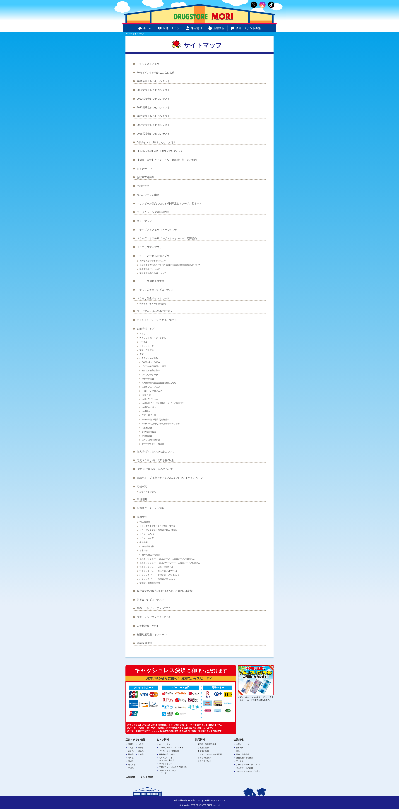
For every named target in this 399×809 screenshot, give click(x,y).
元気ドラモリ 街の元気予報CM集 (155, 460)
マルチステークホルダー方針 (248, 771)
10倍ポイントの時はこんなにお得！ (157, 72)
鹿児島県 (131, 764)
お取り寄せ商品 (145, 177)
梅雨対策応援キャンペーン (152, 634)
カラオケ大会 (148, 379)
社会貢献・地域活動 (148, 358)
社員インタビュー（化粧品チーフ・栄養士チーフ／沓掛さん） (167, 559)
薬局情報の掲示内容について (152, 273)
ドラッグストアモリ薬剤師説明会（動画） (158, 530)
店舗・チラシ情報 (147, 492)
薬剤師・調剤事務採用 (149, 583)
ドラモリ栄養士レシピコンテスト (155, 289)
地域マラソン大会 (150, 399)
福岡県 (131, 744)
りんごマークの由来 (148, 194)
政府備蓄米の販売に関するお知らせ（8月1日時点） (166, 591)
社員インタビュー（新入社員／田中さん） (158, 571)
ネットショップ (165, 764)
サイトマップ (144, 221)
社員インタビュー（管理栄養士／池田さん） (159, 575)
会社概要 (143, 342)
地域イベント (148, 395)
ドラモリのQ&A (146, 534)
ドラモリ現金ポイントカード (153, 298)
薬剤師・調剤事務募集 (207, 744)
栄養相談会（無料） (148, 625)
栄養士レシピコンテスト (150, 599)
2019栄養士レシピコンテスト (153, 81)
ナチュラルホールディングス (152, 338)
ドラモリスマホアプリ (149, 247)
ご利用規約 (143, 186)
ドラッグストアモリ (148, 64)
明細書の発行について (149, 269)
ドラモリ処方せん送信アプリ (153, 256)
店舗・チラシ (171, 28)
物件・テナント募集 (248, 28)
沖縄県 (131, 768)
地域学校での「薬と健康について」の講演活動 (163, 403)
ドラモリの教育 (146, 538)
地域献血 (146, 411)
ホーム (147, 28)
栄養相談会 (147, 427)
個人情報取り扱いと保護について (155, 451)
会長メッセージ (146, 346)
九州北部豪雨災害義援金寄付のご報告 (159, 383)
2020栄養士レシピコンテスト (153, 90)
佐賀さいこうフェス (151, 387)
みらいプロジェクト (151, 374)
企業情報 (218, 28)
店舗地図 (142, 499)
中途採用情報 (148, 546)
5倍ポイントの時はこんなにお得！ (156, 142)
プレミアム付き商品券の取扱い (154, 311)
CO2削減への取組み (151, 362)
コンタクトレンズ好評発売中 (153, 212)
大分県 (131, 751)
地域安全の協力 (149, 407)
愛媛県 (141, 747)
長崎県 (131, 754)
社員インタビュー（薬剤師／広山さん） (157, 579)
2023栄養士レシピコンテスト (153, 116)
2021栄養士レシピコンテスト (153, 98)
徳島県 (141, 751)
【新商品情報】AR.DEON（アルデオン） (160, 151)
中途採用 (143, 542)
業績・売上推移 (146, 350)
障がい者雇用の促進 (151, 440)
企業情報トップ (145, 328)
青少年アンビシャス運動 (153, 444)
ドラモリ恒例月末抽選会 (150, 281)
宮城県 (141, 754)
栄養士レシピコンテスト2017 (153, 608)
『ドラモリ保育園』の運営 (154, 366)
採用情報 (196, 28)
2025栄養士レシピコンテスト (153, 133)
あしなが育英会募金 (151, 370)
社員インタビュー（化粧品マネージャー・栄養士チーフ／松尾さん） (170, 563)
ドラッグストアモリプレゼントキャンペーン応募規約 (167, 238)
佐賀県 (131, 747)
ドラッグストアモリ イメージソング (157, 229)
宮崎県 (131, 761)
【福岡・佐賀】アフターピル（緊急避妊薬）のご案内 (167, 160)
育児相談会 (147, 436)
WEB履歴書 (144, 522)
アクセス (143, 334)
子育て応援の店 (149, 415)
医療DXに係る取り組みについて (155, 469)
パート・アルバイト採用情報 (210, 754)
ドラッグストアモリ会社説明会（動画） (157, 526)
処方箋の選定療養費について (152, 261)
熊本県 (131, 758)
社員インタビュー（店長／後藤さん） (156, 567)
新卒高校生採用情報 (151, 555)
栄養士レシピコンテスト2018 (153, 617)
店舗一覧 (142, 486)
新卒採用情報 (144, 643)
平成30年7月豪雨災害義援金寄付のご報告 (161, 423)
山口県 (141, 744)
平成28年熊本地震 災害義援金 (155, 419)
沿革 (141, 354)
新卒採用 (143, 550)
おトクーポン (144, 168)
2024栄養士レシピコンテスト (153, 125)
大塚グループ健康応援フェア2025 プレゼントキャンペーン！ (171, 478)
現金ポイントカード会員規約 (152, 303)
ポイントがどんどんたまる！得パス (157, 320)
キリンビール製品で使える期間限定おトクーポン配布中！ (169, 203)
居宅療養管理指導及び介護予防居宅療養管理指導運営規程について (169, 265)
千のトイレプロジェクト (153, 391)
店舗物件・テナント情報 (150, 508)
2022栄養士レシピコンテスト (153, 107)
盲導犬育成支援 (149, 432)
